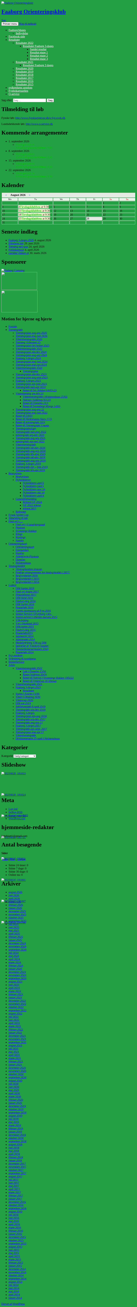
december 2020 (17, 1067)
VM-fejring (22, 620)
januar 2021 (15, 1064)
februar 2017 (16, 1195)
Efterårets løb (16, 243)
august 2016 (15, 1211)
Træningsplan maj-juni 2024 (31, 361)
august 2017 (15, 1176)
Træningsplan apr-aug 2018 (31, 716)
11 (34, 210)
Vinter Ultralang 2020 (28, 696)
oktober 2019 (16, 1109)
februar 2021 (16, 1061)
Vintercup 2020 (24, 700)
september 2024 (17, 949)
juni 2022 (14, 1019)
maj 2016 (14, 1221)
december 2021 (17, 1035)
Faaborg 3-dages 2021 (28, 687)
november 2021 (17, 1039)
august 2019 (15, 1115)
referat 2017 (29, 508)
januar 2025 (15, 940)
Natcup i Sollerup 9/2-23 (37, 399)
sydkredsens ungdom (20, 87)
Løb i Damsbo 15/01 (34, 671)
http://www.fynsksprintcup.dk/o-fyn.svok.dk (40, 117)
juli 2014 (14, 1285)
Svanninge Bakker (26, 530)
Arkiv (12, 665)
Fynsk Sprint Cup (19, 514)
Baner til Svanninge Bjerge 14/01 (41, 406)
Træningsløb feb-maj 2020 (30, 454)
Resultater (14, 39)
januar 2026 (15, 908)
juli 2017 (14, 1179)
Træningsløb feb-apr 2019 (30, 470)
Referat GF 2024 (32, 502)
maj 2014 (14, 1291)
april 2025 (14, 933)
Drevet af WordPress (13, 1303)
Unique (21, 859)
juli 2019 (14, 1118)
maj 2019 (14, 1122)
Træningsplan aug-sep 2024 (31, 355)
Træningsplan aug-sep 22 (30, 409)
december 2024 (17, 943)
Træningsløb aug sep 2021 (30, 438)
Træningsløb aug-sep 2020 (31, 451)
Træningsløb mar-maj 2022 (31, 431)
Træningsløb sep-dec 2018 (30, 709)
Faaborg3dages (17, 30)
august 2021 (15, 1045)
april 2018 (14, 1154)
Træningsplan (30, 371)
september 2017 (17, 1173)
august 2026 (15, 892)
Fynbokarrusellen (18, 90)
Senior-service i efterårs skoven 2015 (36, 617)
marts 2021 (15, 1058)
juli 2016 (14, 1214)
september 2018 (17, 1141)
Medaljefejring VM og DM (31, 642)
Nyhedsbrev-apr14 (33, 495)
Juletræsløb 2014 (25, 639)
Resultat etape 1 (39, 52)
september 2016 (17, 1208)
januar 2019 (15, 1131)
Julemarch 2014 (25, 636)
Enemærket (22, 550)
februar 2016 (16, 1230)
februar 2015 (16, 1262)
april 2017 (14, 1189)
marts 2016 (15, 1227)
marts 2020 (15, 1096)
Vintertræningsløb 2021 (29, 684)
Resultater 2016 (24, 81)
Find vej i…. (16, 521)
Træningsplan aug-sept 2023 (32, 377)
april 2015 (14, 1256)
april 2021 (14, 1055)
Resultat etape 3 (39, 58)
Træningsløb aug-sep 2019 (31, 460)
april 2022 (14, 1023)
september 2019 (17, 1112)
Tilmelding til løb (18, 518)
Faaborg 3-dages (25, 712)
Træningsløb (16, 329)
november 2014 (17, 1272)
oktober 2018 (16, 1138)
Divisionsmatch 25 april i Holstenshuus (38, 738)
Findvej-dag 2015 (26, 629)
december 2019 (17, 1106)
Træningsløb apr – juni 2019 (32, 466)
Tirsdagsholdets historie (29, 569)
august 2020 (15, 1080)
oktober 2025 (16, 917)
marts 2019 (15, 1125)
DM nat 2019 (23, 703)
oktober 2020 (16, 1074)
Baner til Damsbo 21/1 (35, 403)
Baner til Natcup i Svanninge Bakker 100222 (48, 677)
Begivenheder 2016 (27, 575)
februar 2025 (16, 936)
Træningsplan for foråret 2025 (32, 345)
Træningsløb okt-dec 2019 (30, 457)
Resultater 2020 (24, 68)
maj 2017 (14, 1186)
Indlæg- (15, 812)
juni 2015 (14, 1249)
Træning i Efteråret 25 (28, 342)
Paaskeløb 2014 (25, 652)
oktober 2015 (16, 1240)
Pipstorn (20, 527)
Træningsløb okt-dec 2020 (30, 447)
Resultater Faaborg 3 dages (38, 65)
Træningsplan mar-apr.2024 (31, 364)
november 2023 (17, 975)
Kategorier (7, 755)
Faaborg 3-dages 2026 (21, 240)
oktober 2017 (16, 1170)
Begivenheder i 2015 (27, 578)
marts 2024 (15, 962)
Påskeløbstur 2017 (26, 594)
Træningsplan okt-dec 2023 (31, 374)
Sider (5, 859)
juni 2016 (14, 1218)
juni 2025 (14, 927)
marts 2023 (15, 991)
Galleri (12, 585)
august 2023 (15, 981)
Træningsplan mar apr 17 (30, 732)
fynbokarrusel (16, 249)
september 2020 (17, 1077)
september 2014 (17, 1278)
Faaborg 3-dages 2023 (28, 380)
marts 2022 (15, 1026)
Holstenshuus (23, 562)
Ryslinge (21, 537)
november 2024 (17, 946)
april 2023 (14, 988)
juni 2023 (14, 984)
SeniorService (16, 661)
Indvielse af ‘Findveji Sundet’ (32, 645)
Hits (12, 859)
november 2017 (17, 1166)
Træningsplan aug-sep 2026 (31, 332)
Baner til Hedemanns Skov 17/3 (34, 419)
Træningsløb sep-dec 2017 (30, 719)
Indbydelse (22, 33)
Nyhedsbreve (23, 479)
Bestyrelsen (15, 473)
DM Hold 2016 (24, 597)
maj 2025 (14, 930)
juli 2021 (14, 1048)
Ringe (19, 534)
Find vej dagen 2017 (27, 591)
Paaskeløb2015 (24, 633)
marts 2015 (15, 1259)
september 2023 (17, 978)
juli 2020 (14, 1083)
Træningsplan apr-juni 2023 (31, 383)
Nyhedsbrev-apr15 (33, 482)
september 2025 (17, 920)
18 (34, 214)
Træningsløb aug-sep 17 (29, 722)
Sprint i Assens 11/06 (27, 693)
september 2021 (17, 1042)
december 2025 (17, 911)
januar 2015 (15, 1265)
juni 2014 (14, 1288)
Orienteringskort (18, 543)
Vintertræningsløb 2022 (29, 668)
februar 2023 (16, 994)
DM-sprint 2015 (25, 626)
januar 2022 (15, 1032)
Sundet (20, 540)
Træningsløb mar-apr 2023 (31, 387)
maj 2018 (14, 1150)
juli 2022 (14, 1016)
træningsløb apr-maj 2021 (30, 441)
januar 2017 (15, 1198)
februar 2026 (16, 904)
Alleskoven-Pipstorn (27, 556)
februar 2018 (16, 1157)
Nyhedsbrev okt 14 (33, 492)
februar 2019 (16, 1128)
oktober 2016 (16, 1205)
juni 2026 (14, 895)
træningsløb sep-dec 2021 (30, 435)
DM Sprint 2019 (25, 588)
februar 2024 (16, 965)
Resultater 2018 (24, 74)
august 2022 (15, 1013)
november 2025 (17, 914)
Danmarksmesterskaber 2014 (32, 649)
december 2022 (17, 1000)
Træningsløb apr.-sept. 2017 (31, 728)
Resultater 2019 (24, 71)
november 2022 (17, 1003)
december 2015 (17, 1237)
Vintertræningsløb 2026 (29, 339)
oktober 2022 (16, 1007)
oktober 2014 (16, 1275)
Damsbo (20, 559)
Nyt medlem (15, 655)
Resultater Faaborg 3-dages (38, 46)
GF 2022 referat (32, 505)
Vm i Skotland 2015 (27, 623)
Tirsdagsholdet (17, 566)
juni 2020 (14, 1087)
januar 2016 (15, 1233)
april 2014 (14, 1294)
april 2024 (14, 959)
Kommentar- (18, 815)
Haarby (20, 553)
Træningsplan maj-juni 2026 (31, 336)
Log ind (13, 808)
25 (34, 218)
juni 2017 (14, 1182)
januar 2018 (15, 1160)
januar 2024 (15, 968)
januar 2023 (15, 997)
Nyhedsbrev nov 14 (34, 489)
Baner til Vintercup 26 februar (40, 681)
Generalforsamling (26, 498)
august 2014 (15, 1281)
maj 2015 (14, 1253)
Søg (3, 20)
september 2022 (17, 1010)
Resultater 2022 (24, 42)
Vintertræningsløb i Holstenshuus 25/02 (45, 396)
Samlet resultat (38, 49)
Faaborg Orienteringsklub (33, 11)
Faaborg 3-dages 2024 (28, 358)
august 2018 (15, 1144)
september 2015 (17, 1243)
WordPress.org (17, 818)
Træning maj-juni (18, 246)
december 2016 (17, 1202)
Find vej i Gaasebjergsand (30, 524)
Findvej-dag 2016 (26, 601)
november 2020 (17, 1071)
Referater (21, 511)
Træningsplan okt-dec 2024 (31, 352)
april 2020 (14, 1093)
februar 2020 (16, 1099)
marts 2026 (15, 901)
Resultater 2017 (24, 78)
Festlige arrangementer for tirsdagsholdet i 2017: (43, 572)
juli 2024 (14, 952)
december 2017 (17, 1163)
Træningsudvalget (26, 428)
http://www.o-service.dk (39, 123)
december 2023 (17, 972)
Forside (13, 326)
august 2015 (15, 1246)
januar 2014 (15, 1297)
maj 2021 (14, 1051)
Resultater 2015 (24, 84)
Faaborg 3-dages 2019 (28, 463)
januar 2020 (15, 1103)
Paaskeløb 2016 (25, 607)
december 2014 (17, 1269)
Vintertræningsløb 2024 (29, 367)
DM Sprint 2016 (25, 604)
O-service (14, 93)
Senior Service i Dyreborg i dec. (34, 613)
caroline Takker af (19, 252)
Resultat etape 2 (39, 55)
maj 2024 (14, 956)
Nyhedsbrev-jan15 (33, 486)
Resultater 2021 (24, 62)
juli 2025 (14, 924)
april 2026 (14, 898)
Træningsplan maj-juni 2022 (31, 412)
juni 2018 (14, 1147)
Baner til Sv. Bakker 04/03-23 (40, 390)
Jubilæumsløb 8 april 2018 (30, 706)
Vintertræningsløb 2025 (29, 348)
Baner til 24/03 (24, 415)
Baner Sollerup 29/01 (35, 674)
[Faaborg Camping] (13, 270)
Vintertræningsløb (26, 444)
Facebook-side (17, 36)
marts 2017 (15, 1192)
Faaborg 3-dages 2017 (28, 725)
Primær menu (10, 24)
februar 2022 (16, 1029)
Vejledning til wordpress (22, 658)
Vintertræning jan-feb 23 (29, 393)
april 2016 (14, 1224)
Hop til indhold (27, 23)
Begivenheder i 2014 (27, 581)
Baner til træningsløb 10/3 (30, 422)
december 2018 (17, 1134)
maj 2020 (14, 1090)
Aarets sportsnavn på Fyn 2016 (33, 610)
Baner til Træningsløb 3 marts (32, 425)
